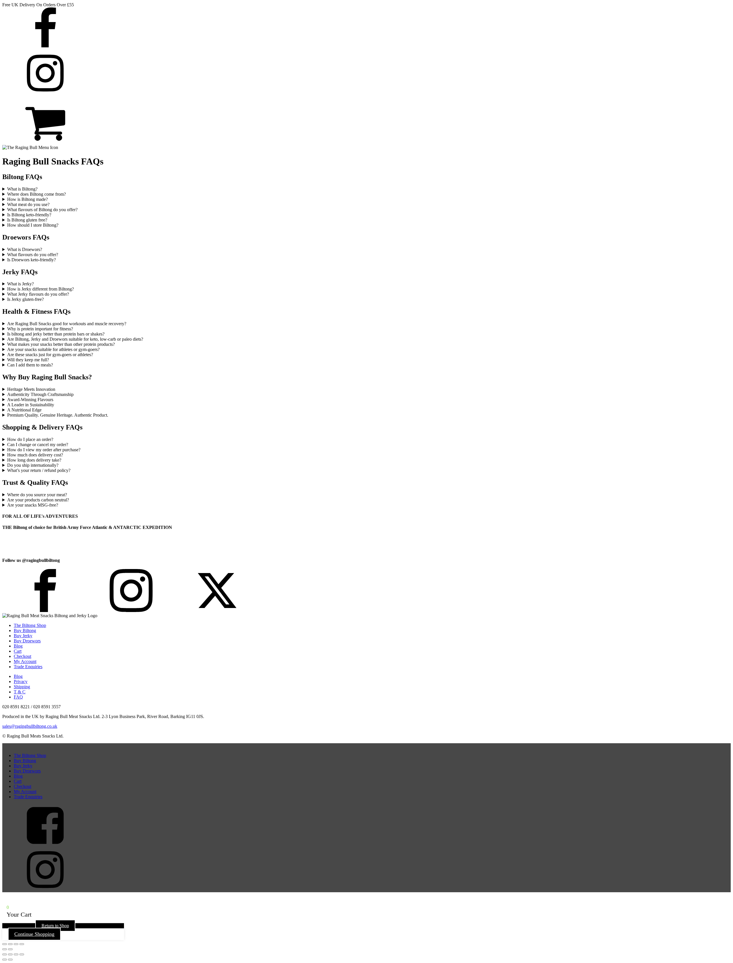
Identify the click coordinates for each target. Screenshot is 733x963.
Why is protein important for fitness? (40, 328)
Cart (17, 651)
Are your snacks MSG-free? (32, 505)
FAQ (18, 697)
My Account (25, 661)
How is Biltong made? (27, 199)
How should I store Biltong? (32, 225)
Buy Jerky (23, 635)
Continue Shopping (34, 934)
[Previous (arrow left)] (4, 949)
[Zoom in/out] (4, 944)
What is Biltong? (22, 189)
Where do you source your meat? (37, 494)
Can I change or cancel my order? (37, 444)
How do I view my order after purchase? (43, 449)
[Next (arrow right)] (10, 949)
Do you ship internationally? (32, 465)
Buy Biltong (25, 630)
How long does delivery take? (34, 460)
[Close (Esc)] (21, 944)
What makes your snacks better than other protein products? (61, 344)
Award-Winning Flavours (30, 399)
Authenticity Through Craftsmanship (40, 394)
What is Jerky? (20, 283)
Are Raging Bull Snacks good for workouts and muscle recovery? (66, 323)
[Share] (16, 944)
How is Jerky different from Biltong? (40, 289)
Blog (18, 646)
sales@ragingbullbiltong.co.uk (29, 726)
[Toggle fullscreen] (10, 944)
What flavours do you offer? (32, 254)
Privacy (20, 681)
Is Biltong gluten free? (27, 219)
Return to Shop (55, 925)
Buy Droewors (27, 640)
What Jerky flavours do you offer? (38, 294)
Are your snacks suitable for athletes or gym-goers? (53, 349)
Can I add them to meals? (30, 364)
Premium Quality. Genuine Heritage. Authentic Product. (57, 415)
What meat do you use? (28, 204)
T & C (19, 691)
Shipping (22, 686)
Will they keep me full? (28, 359)
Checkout (22, 656)
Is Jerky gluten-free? (25, 299)
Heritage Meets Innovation (31, 389)
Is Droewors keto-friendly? (31, 259)
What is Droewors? (24, 249)
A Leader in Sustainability (30, 404)
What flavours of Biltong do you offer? (42, 209)
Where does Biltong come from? (36, 194)
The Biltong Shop (30, 625)
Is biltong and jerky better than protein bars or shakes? (56, 334)
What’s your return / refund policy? (38, 470)
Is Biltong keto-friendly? (29, 214)
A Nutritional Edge (24, 409)
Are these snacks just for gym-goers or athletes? (50, 354)
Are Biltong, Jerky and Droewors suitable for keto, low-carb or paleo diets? (75, 339)
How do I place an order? (30, 439)
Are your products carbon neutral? (38, 499)
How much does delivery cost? (35, 454)
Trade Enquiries (28, 666)
